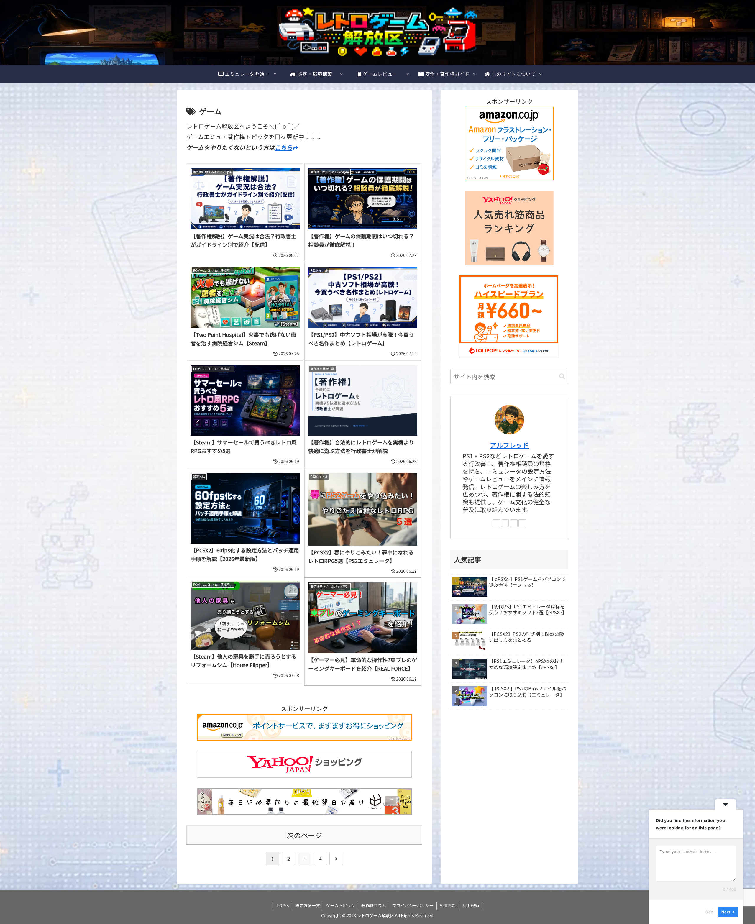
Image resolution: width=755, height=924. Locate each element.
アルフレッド (509, 444)
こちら (283, 147)
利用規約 (470, 905)
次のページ (304, 835)
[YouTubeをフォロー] (514, 523)
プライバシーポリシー (413, 905)
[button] (562, 376)
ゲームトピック (340, 905)
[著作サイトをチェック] (496, 523)
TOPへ (282, 905)
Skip (709, 912)
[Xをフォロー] (505, 523)
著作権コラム (373, 905)
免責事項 (448, 905)
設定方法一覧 (307, 905)
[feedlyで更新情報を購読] (522, 523)
